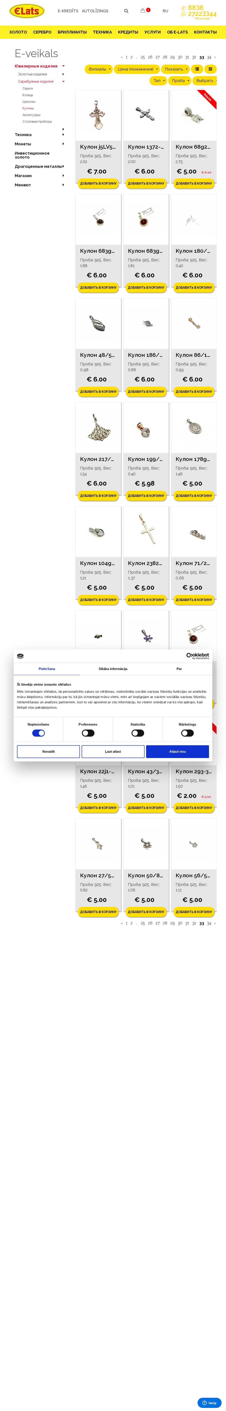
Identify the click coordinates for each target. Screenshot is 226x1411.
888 (195, 7)
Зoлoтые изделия (32, 74)
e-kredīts (68, 11)
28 (165, 57)
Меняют (23, 185)
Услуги (152, 32)
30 (180, 57)
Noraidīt (48, 751)
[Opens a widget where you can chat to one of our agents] (209, 1403)
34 (209, 57)
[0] (143, 11)
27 (158, 57)
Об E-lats (177, 32)
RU (165, 11)
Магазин (23, 175)
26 (150, 57)
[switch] (88, 733)
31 (187, 57)
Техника (102, 32)
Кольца (28, 95)
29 (172, 57)
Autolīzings (95, 11)
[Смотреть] (98, 115)
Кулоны (28, 108)
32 (194, 57)
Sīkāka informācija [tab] (113, 669)
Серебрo (42, 32)
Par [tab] (179, 669)
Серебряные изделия (35, 81)
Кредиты (128, 32)
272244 (202, 15)
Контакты (205, 32)
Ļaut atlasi (113, 751)
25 (143, 57)
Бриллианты (72, 32)
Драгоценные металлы (38, 166)
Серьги (28, 88)
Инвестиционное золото (32, 155)
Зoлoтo (18, 32)
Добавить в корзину (98, 183)
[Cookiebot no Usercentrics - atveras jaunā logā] (189, 656)
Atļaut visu (177, 751)
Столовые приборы (37, 121)
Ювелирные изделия (36, 66)
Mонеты (23, 144)
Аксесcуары (31, 115)
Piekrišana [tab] (47, 669)
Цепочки (29, 101)
